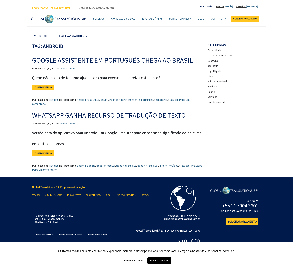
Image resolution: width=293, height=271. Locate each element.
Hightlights (214, 71)
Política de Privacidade (70, 234)
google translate (126, 165)
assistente (93, 99)
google (113, 99)
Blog (201, 18)
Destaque (213, 60)
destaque (213, 65)
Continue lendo (43, 87)
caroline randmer (67, 68)
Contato (217, 18)
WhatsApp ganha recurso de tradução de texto (109, 115)
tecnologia (160, 99)
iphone (163, 165)
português (147, 99)
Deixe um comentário (44, 169)
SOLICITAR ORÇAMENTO (245, 18)
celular (104, 99)
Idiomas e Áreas (152, 18)
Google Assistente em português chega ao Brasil (112, 60)
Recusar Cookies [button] (134, 260)
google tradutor (105, 165)
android (81, 99)
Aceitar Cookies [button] (159, 260)
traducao (173, 99)
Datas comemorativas (220, 55)
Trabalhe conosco (44, 234)
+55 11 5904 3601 (60, 7)
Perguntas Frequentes (125, 195)
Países (211, 91)
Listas (211, 76)
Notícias (53, 99)
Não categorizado (218, 81)
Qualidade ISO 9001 (123, 18)
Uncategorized (216, 102)
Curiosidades (215, 50)
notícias (173, 165)
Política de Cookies (97, 234)
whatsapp (196, 165)
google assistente (129, 99)
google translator (147, 165)
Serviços (99, 18)
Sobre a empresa (180, 18)
